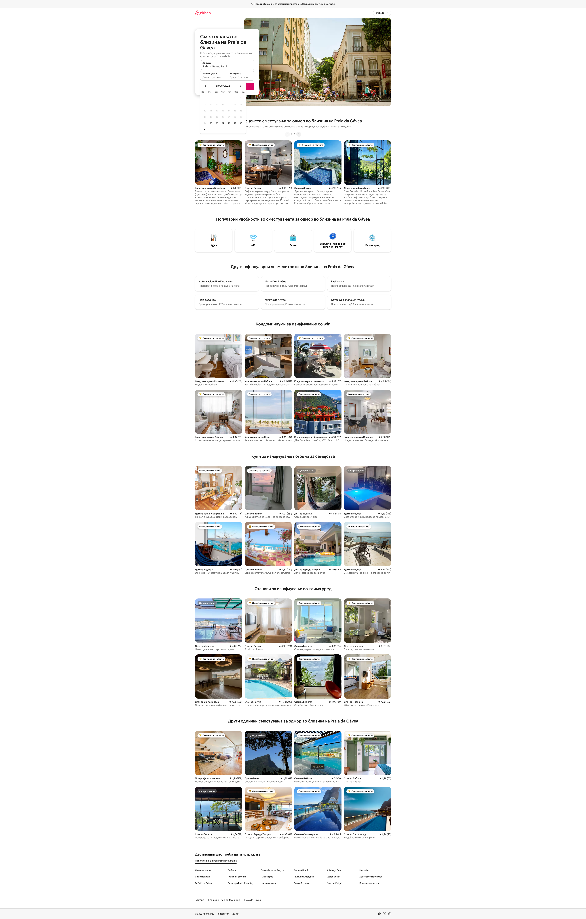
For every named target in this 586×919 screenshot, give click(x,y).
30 (241, 123)
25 (211, 123)
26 (217, 123)
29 (235, 123)
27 (223, 123)
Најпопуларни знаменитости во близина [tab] (216, 860)
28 (229, 123)
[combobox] (227, 66)
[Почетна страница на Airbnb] (203, 13)
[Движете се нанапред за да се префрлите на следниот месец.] (241, 86)
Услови (235, 913)
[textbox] (214, 77)
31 (205, 129)
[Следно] (298, 134)
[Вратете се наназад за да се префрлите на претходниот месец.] (205, 86)
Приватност (223, 913)
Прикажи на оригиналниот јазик (318, 4)
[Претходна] (287, 134)
